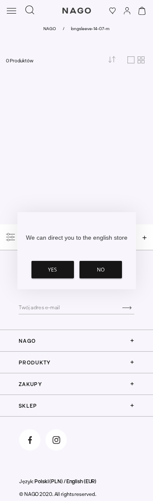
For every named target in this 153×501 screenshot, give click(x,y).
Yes (52, 269)
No (101, 269)
